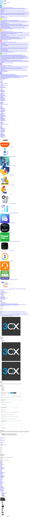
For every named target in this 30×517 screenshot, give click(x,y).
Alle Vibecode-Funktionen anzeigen (4, 78)
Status (1, 469)
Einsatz (1, 473)
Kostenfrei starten (2, 305)
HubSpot (1, 481)
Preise (1, 79)
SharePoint (1, 483)
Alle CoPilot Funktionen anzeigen (4, 71)
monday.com (1, 479)
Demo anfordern (2, 468)
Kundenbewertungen (2, 472)
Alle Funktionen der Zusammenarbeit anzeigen (5, 39)
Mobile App (1, 486)
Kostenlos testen (2, 476)
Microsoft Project (2, 482)
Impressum (3, 495)
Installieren (2, 337)
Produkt (1, 461)
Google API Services (2, 488)
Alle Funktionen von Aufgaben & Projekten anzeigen (6, 28)
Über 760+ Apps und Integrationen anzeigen (5, 289)
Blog (0, 470)
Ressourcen (1, 474)
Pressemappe (1, 462)
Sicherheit (3, 494)
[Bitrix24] (3, 1)
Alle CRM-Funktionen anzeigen (4, 17)
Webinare (1, 466)
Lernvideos (1, 467)
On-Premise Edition (2, 475)
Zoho (1, 480)
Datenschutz (3, 493)
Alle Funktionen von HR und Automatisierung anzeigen (6, 62)
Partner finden (2, 489)
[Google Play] (2, 500)
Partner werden (2, 490)
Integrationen (1, 136)
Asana (1, 478)
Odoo (1, 484)
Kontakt (1, 463)
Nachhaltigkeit (2, 464)
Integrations (3, 340)
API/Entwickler (2, 487)
